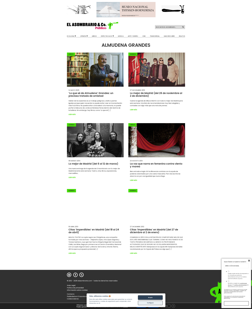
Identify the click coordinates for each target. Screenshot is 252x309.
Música (121, 36)
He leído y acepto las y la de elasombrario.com (238, 284)
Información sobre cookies (77, 290)
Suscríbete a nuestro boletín (235, 262)
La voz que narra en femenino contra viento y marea (156, 165)
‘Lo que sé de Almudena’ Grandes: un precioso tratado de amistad (91, 94)
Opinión (83, 36)
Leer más (72, 114)
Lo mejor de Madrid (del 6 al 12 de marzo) (93, 163)
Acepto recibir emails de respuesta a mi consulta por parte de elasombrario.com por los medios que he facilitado (238, 276)
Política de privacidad (75, 288)
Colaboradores (73, 299)
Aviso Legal (71, 285)
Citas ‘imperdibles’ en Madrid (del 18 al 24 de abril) (94, 231)
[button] (92, 25)
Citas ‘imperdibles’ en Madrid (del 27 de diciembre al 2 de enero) (154, 231)
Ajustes (165, 306)
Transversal (155, 36)
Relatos (182, 36)
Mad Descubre (169, 36)
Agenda (133, 54)
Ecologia (70, 36)
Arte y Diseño (133, 36)
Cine (143, 36)
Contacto (70, 294)
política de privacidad (240, 285)
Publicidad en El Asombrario (77, 296)
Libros (94, 36)
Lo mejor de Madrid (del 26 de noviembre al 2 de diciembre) (156, 94)
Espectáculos (106, 36)
